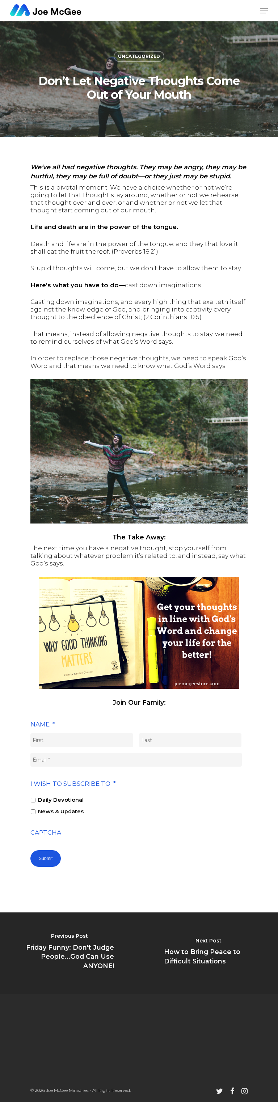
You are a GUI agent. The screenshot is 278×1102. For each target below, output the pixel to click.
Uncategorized (139, 56)
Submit (45, 858)
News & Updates (61, 811)
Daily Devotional (61, 800)
